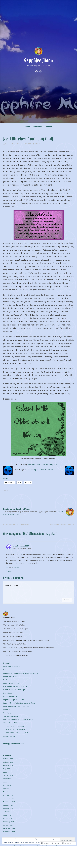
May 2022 (7, 769)
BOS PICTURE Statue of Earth (17, 733)
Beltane (6, 670)
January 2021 (8, 775)
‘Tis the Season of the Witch (14, 625)
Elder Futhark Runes (11, 683)
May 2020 (7, 785)
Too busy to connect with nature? (16, 655)
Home (27, 127)
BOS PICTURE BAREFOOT (15, 726)
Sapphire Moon (38, 60)
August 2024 (8, 765)
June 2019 (7, 815)
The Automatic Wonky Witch (14, 621)
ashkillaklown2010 (21, 546)
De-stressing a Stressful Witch (38, 469)
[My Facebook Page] (36, 71)
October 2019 (8, 805)
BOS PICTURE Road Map (15, 729)
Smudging (7, 713)
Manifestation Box (10, 696)
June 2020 (7, 782)
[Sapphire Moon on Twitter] (40, 71)
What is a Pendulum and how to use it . (18, 720)
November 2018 (9, 832)
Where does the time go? (13, 633)
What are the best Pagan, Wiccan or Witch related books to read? (28, 648)
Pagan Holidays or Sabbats (13, 700)
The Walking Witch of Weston (14, 644)
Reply (10, 571)
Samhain (6, 710)
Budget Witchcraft (10, 676)
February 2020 (9, 795)
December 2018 (9, 828)
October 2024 (8, 762)
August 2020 (8, 779)
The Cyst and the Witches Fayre (15, 629)
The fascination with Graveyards (16, 524)
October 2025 (8, 759)
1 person (16, 567)
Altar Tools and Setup (11, 666)
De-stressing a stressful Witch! (61, 524)
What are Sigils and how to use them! (17, 651)
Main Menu (37, 127)
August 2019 (8, 808)
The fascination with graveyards (42, 464)
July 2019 (7, 812)
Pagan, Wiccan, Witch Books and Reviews (19, 703)
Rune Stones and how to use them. (16, 706)
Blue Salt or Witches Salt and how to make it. (20, 673)
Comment (67, 600)
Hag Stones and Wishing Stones (15, 686)
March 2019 (7, 818)
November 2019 (9, 802)
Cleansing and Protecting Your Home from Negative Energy (26, 640)
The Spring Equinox (11, 716)
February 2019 (8, 822)
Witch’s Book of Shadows (12, 723)
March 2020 (7, 792)
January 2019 (8, 825)
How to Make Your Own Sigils (14, 690)
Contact (48, 127)
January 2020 (8, 798)
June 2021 (7, 772)
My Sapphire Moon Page (13, 744)
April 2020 (7, 789)
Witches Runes (9, 736)
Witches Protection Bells (12, 636)
